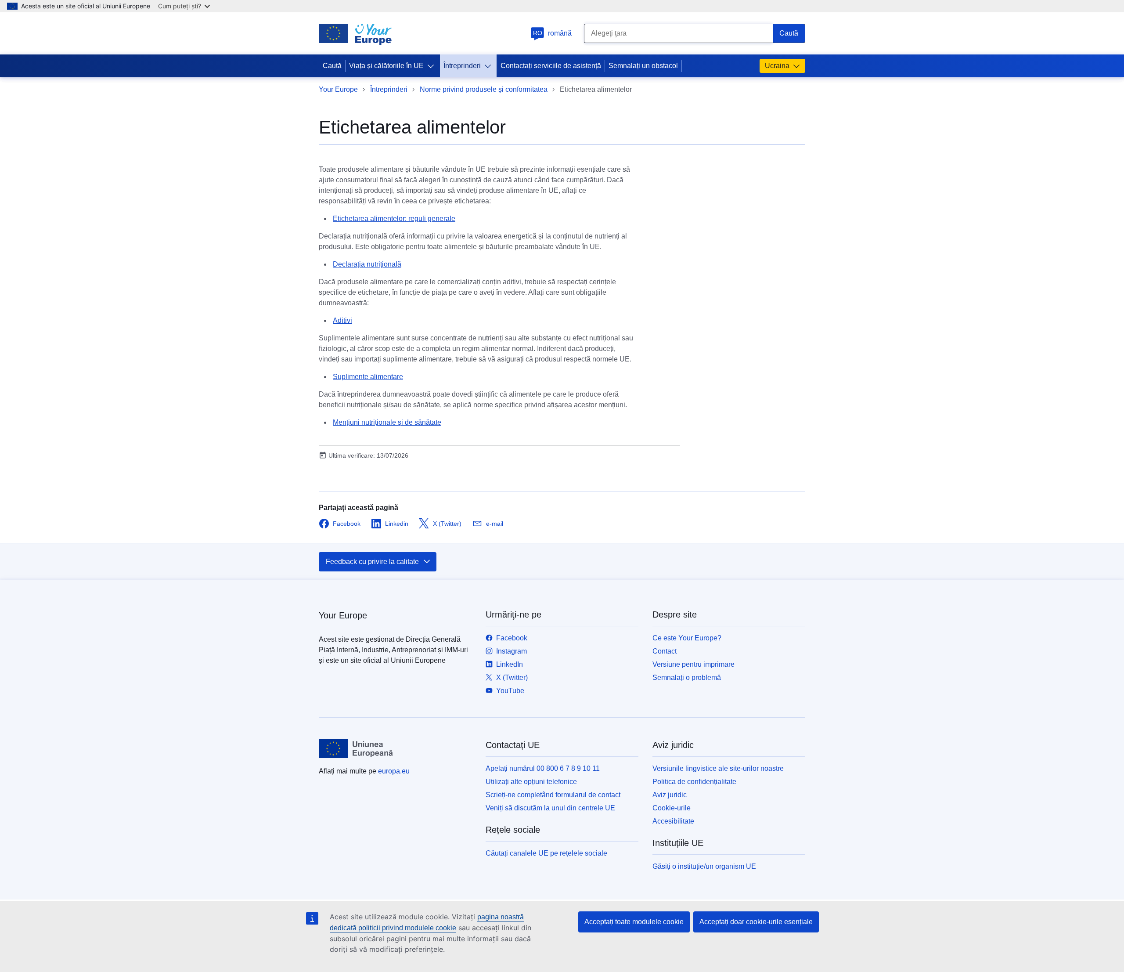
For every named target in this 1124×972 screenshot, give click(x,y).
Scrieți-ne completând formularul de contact (553, 795)
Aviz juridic (669, 795)
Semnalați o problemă (686, 677)
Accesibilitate (673, 821)
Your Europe (338, 89)
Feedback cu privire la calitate (372, 561)
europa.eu (394, 771)
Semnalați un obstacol (643, 65)
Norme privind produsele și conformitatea (484, 89)
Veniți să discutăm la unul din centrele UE (550, 808)
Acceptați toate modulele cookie (634, 921)
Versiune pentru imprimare (693, 664)
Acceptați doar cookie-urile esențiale (756, 921)
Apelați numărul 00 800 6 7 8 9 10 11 (543, 768)
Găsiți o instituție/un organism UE (704, 866)
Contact (664, 651)
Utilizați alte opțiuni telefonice (531, 781)
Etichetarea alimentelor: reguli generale (394, 218)
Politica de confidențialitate (694, 781)
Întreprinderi (462, 65)
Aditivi (342, 320)
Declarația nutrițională (367, 264)
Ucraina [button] (777, 65)
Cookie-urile (671, 808)
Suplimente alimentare (368, 376)
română (552, 33)
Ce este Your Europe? (686, 638)
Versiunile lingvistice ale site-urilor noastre (718, 768)
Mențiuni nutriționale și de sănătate (387, 422)
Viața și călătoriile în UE (386, 65)
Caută (332, 65)
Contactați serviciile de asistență (551, 65)
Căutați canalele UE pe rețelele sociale (546, 853)
